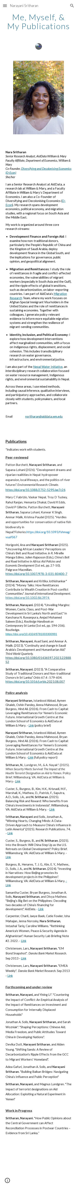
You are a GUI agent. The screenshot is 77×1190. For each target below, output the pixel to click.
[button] (5, 5)
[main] (38, 21)
